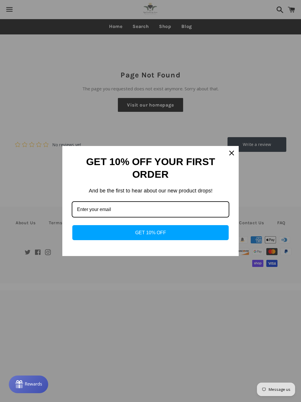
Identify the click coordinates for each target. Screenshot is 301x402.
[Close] (232, 153)
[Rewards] (28, 384)
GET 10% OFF (150, 232)
